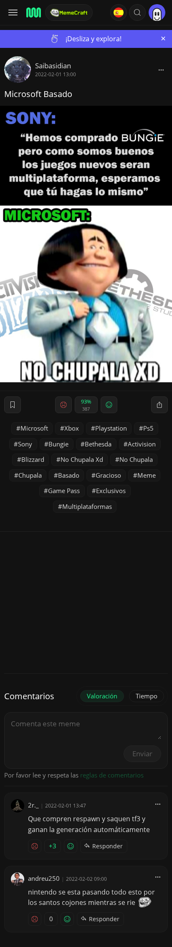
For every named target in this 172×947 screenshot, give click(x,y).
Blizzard (32, 459)
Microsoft (34, 428)
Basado (68, 475)
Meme (146, 475)
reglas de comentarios (112, 775)
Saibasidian (53, 65)
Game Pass (64, 490)
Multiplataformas (87, 506)
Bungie (58, 444)
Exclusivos (111, 490)
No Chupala (136, 459)
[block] (161, 69)
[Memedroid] (33, 12)
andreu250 (43, 878)
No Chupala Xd (82, 459)
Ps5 (148, 428)
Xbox (71, 428)
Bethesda (98, 444)
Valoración (102, 696)
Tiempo (146, 696)
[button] (137, 12)
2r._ (33, 805)
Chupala (30, 475)
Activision (142, 444)
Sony (25, 444)
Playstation (111, 428)
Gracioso (108, 475)
